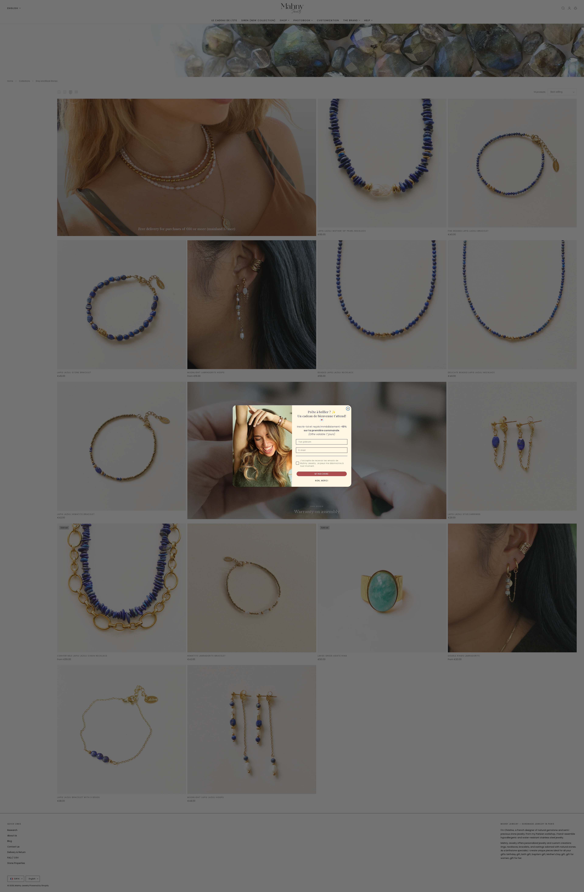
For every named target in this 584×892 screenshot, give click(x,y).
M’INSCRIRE (322, 473)
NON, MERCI (321, 480)
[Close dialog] (348, 408)
